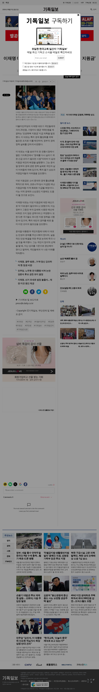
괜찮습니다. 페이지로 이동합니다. (34, 70)
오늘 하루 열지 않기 (72, 76)
